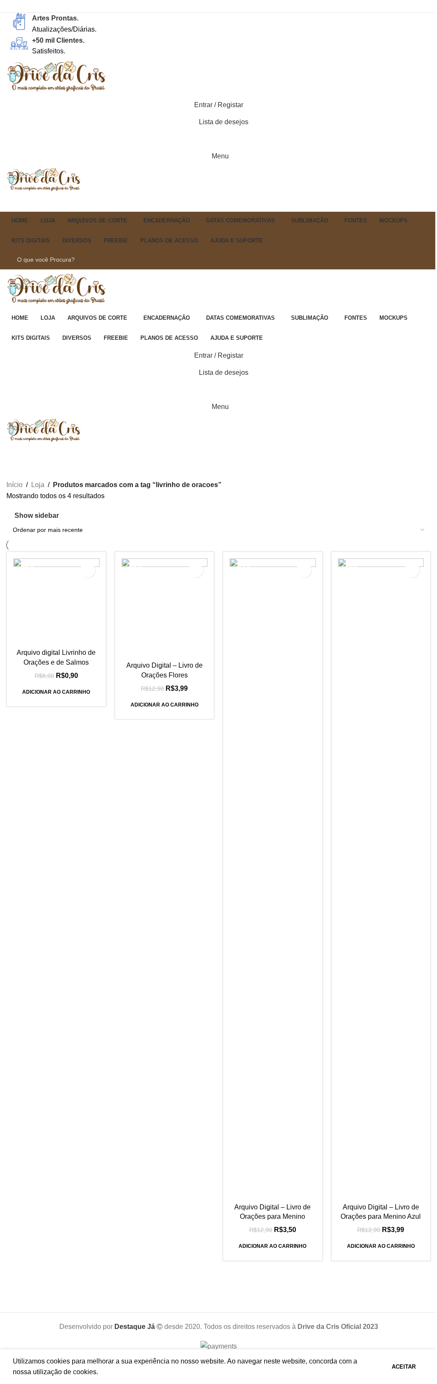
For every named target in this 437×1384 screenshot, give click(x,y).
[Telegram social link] (229, 6)
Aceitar (404, 1367)
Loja (37, 484)
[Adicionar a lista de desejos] (87, 570)
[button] (56, 692)
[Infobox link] (218, 24)
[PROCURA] (416, 259)
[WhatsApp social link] (218, 6)
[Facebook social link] (207, 6)
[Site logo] (57, 76)
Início (14, 484)
